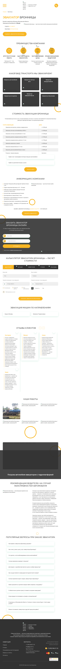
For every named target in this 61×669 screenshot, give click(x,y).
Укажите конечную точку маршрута (39, 280)
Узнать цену (30, 169)
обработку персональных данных (16, 250)
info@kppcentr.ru (30, 646)
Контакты (5, 655)
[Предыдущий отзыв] (40, 328)
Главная (4, 11)
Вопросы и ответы (7, 652)
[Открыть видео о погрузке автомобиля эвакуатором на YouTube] (30, 455)
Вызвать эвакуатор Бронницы (14, 34)
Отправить (16, 246)
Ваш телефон (34, 272)
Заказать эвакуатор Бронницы (30, 298)
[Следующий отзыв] (43, 328)
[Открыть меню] (4, 5)
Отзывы (5, 647)
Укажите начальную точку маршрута (11, 280)
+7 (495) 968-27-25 (56, 5)
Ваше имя (5, 272)
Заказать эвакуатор (30, 213)
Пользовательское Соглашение (11, 650)
